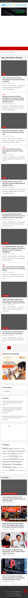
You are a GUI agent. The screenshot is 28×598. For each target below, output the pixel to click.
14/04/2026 (5, 154)
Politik (14, 467)
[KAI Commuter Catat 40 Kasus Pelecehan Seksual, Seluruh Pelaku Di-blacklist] (14, 68)
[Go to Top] (25, 591)
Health (23, 448)
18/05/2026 (5, 103)
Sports (22, 467)
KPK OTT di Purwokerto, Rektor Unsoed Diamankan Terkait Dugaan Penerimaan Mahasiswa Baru (13, 577)
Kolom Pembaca (5, 456)
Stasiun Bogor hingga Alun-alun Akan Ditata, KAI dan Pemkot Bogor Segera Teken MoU (13, 551)
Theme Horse (16, 593)
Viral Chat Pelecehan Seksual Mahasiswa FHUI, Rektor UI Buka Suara (12, 150)
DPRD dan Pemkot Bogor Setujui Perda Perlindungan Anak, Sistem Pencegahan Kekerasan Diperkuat (12, 409)
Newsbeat (21, 459)
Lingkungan (6, 459)
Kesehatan (11, 454)
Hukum (4, 451)
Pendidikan (17, 464)
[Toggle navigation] (3, 48)
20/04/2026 (5, 136)
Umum (4, 74)
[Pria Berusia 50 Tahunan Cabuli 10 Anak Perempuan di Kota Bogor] (14, 322)
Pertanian (6, 467)
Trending (5, 477)
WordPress (19, 595)
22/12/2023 (5, 272)
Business (17, 448)
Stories (3, 470)
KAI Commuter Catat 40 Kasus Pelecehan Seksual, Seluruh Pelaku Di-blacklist (13, 79)
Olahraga (5, 462)
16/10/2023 (5, 304)
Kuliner (21, 456)
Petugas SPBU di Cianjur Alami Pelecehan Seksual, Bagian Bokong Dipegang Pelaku (13, 183)
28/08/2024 (5, 187)
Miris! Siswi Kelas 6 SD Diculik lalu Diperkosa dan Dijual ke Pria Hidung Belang (13, 268)
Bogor (11, 448)
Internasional (12, 451)
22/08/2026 (5, 502)
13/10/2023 (5, 335)
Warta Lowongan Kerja (20, 470)
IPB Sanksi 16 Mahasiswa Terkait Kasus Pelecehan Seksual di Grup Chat (13, 132)
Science (18, 467)
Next (18, 347)
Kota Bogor (6, 243)
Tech (6, 470)
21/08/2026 (5, 529)
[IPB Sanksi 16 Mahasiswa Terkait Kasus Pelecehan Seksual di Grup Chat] (14, 121)
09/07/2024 (5, 219)
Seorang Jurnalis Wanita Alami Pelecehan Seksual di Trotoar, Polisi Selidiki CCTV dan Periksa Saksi (13, 215)
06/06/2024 (5, 253)
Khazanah (19, 453)
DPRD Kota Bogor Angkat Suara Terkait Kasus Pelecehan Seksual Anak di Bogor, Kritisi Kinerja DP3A (13, 301)
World (3, 472)
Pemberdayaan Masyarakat (12, 463)
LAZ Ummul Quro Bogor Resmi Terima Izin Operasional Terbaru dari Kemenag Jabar (13, 498)
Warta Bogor (11, 83)
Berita (4, 94)
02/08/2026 (5, 83)
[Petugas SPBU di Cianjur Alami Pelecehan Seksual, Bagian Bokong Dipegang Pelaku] (14, 172)
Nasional (14, 459)
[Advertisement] (14, 31)
